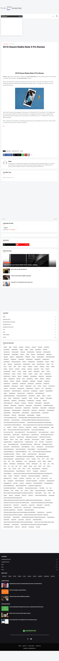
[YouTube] (31, 639)
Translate (13, 229)
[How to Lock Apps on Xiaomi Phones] (4, 591)
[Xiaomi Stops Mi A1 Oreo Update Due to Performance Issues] (4, 621)
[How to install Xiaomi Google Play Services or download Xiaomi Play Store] (4, 608)
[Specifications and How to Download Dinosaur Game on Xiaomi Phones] (4, 585)
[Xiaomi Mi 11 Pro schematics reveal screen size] (6, 284)
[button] (53, 16)
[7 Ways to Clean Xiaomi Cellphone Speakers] (6, 277)
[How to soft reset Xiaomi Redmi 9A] (6, 271)
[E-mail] (28, 155)
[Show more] (31, 155)
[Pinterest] (26, 155)
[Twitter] (9, 244)
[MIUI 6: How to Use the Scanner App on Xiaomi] (4, 615)
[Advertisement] (29, 30)
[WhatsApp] (23, 155)
